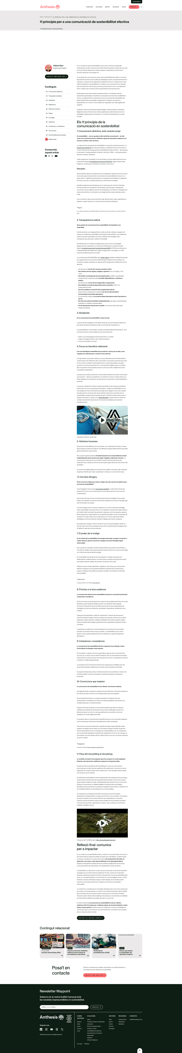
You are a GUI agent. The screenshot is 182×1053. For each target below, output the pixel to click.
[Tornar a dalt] (139, 1050)
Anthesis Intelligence (92, 1040)
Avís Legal (79, 1043)
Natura (89, 1019)
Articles (48, 17)
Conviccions (52, 131)
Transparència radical (55, 96)
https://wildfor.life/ (96, 582)
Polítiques (86, 1043)
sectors (112, 1016)
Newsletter (121, 1024)
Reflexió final (52, 139)
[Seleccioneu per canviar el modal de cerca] (141, 7)
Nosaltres (89, 7)
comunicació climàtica (102, 489)
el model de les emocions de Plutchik (100, 161)
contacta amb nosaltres (55, 76)
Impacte (107, 7)
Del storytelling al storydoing (57, 135)
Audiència (52, 122)
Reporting (89, 1037)
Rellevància (52, 104)
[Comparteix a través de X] (53, 156)
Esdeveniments (122, 1019)
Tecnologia (111, 1028)
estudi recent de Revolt (84, 148)
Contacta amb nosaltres (94, 975)
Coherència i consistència (56, 126)
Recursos (116, 7)
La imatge (51, 117)
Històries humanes (54, 109)
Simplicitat (52, 100)
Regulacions (122, 1021)
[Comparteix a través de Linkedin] (46, 156)
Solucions (99, 7)
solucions (91, 1016)
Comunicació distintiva (55, 91)
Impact (78, 1026)
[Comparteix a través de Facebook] (49, 156)
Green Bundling (103, 397)
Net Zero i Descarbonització (94, 1026)
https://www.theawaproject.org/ (106, 840)
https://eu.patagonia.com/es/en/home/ (95, 747)
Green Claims (105, 257)
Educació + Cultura (91, 1028)
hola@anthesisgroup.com (136, 1019)
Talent (124, 7)
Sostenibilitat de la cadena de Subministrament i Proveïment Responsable (94, 1033)
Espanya (79, 1021)
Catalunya (136, 1)
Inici (41, 17)
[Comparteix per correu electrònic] (57, 156)
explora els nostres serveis (89, 918)
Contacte (133, 7)
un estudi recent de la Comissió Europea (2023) (96, 248)
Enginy (51, 113)
